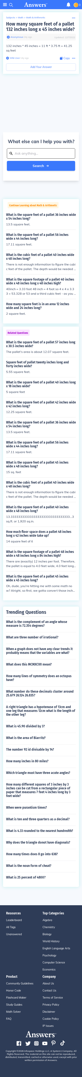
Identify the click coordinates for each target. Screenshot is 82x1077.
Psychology (49, 955)
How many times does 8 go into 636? (32, 854)
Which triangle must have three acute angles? (38, 773)
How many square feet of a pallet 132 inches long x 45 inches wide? (40, 26)
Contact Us (49, 990)
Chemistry (49, 927)
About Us (48, 983)
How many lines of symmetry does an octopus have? (39, 678)
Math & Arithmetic (35, 17)
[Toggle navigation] (5, 4)
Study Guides (14, 1004)
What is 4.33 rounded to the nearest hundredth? (39, 831)
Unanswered (14, 934)
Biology (47, 934)
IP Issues (48, 1026)
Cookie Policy (51, 1019)
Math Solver (13, 1011)
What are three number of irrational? (32, 637)
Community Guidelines (19, 983)
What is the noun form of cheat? (28, 866)
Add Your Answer (41, 67)
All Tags (11, 927)
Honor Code (13, 990)
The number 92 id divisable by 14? (30, 749)
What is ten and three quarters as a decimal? (38, 819)
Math (20, 17)
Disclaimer (49, 1011)
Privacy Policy (51, 1004)
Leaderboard (14, 920)
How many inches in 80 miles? (27, 761)
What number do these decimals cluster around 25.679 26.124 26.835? (40, 693)
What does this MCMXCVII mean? (29, 664)
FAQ (8, 1019)
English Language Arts (56, 948)
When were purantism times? (26, 807)
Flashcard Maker (16, 997)
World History (51, 941)
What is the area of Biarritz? (26, 738)
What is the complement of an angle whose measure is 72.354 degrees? (36, 624)
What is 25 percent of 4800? (26, 877)
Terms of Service (53, 997)
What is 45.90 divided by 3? (25, 726)
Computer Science (54, 962)
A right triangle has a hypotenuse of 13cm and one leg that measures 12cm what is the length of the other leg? (40, 711)
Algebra (47, 920)
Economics (49, 969)
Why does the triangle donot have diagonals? (38, 842)
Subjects (10, 17)
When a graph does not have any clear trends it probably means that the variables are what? (39, 651)
